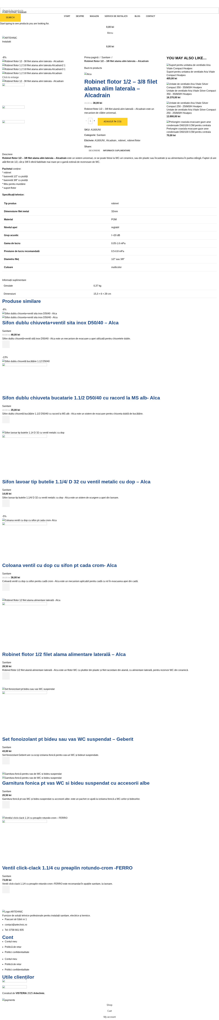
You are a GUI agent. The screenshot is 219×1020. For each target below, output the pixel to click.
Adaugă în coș (112, 122)
